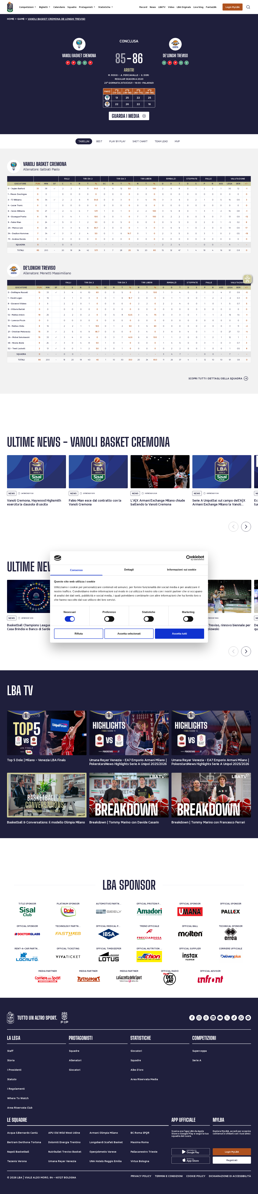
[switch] (109, 619)
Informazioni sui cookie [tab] (181, 569)
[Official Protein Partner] (149, 911)
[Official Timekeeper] (108, 956)
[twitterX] (227, 1018)
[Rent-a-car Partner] (27, 956)
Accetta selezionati (129, 633)
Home (10, 19)
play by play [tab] (117, 141)
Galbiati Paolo (50, 169)
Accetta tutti (179, 633)
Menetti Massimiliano (55, 273)
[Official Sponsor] (190, 911)
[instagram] (199, 1018)
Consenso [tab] (76, 570)
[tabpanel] (129, 271)
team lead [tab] (161, 141)
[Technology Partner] (68, 934)
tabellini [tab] (83, 141)
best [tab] (99, 141)
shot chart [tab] (140, 141)
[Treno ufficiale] (149, 934)
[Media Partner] (47, 979)
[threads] (206, 1018)
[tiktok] (234, 1018)
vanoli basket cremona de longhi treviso (56, 19)
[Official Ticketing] (68, 956)
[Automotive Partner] (108, 911)
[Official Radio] (169, 979)
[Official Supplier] (190, 956)
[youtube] (220, 1018)
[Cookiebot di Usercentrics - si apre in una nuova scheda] (188, 558)
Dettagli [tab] (129, 569)
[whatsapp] (241, 1018)
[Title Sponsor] (27, 911)
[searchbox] (129, 4)
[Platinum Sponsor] (68, 911)
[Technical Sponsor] (230, 934)
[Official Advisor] (210, 979)
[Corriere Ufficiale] (230, 956)
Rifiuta (79, 633)
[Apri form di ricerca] (248, 7)
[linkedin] (213, 1018)
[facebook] (192, 1018)
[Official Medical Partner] (108, 934)
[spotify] (248, 1018)
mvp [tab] (177, 141)
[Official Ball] (190, 934)
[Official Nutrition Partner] (149, 956)
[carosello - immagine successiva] (246, 527)
